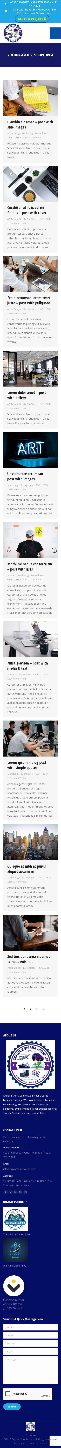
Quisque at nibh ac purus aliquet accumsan (26, 868)
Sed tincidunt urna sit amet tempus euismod (28, 959)
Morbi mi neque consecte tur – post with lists (29, 566)
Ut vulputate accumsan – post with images (26, 476)
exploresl (46, 54)
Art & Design (14, 133)
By (41, 133)
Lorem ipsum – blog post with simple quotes (26, 765)
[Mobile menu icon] (55, 33)
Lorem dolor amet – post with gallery (26, 395)
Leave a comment (31, 137)
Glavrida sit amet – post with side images (30, 124)
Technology (13, 877)
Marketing (27, 133)
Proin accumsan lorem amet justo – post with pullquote (29, 300)
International (14, 967)
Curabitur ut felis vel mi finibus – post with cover (26, 210)
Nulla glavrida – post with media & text (27, 665)
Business (12, 575)
